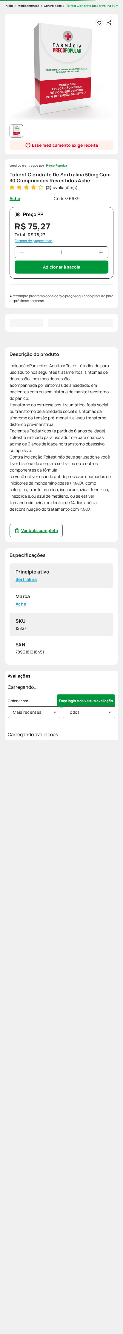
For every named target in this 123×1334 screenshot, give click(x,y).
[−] (22, 252)
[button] (61, 70)
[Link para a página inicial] (9, 6)
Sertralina (26, 579)
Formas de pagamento (34, 241)
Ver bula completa (39, 530)
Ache (21, 604)
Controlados (52, 6)
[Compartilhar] (109, 22)
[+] (101, 252)
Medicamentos (28, 6)
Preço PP (33, 214)
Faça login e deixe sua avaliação (86, 700)
